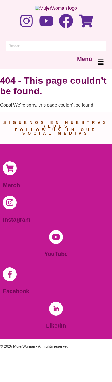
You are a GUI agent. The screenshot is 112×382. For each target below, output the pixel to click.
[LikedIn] (56, 309)
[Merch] (10, 168)
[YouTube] (56, 237)
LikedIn (56, 325)
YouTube (56, 254)
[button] (100, 63)
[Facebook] (66, 21)
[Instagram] (26, 21)
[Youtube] (46, 21)
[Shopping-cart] (86, 21)
